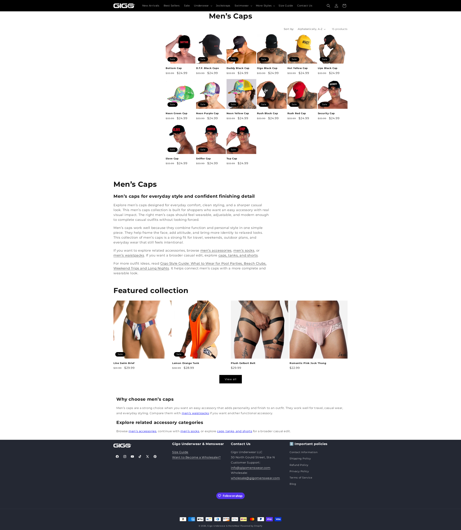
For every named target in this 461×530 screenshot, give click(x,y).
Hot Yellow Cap (297, 68)
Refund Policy (299, 465)
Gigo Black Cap (267, 68)
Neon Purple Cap (207, 113)
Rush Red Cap (296, 113)
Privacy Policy (299, 471)
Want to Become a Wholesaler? (196, 457)
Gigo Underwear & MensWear (223, 526)
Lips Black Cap (327, 68)
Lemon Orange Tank (185, 363)
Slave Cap (172, 158)
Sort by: (289, 29)
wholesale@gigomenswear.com (255, 478)
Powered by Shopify (251, 526)
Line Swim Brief (124, 363)
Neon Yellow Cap (238, 113)
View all (230, 379)
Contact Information (303, 452)
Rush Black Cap (267, 113)
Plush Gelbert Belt (243, 363)
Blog (293, 484)
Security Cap (326, 113)
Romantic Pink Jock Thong (308, 363)
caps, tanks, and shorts (238, 255)
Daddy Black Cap (238, 68)
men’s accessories (216, 250)
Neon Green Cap (176, 113)
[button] (203, 5)
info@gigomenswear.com (250, 467)
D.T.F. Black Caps (207, 68)
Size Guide (180, 452)
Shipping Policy (300, 458)
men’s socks (243, 250)
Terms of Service (301, 477)
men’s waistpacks (128, 255)
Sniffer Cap (203, 158)
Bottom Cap (174, 68)
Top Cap (232, 158)
